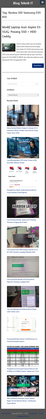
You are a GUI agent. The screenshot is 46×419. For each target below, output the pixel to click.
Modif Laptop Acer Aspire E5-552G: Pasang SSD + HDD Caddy (21, 31)
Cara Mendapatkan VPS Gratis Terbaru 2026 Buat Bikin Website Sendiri (22, 161)
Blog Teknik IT (23, 3)
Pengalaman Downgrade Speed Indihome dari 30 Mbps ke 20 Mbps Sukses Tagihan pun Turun (23, 370)
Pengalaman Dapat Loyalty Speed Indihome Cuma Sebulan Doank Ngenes (21, 191)
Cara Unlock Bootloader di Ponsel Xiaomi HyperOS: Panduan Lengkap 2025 (20, 281)
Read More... (38, 65)
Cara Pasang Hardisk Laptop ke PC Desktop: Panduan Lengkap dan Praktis (21, 221)
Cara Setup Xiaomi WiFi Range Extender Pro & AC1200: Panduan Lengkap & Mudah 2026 (22, 251)
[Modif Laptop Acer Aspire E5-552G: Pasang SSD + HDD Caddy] (8, 47)
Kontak (41, 413)
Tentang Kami (33, 413)
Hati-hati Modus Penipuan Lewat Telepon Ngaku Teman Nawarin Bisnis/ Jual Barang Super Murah (21, 401)
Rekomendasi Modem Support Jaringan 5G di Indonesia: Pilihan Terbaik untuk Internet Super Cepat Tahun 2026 (22, 130)
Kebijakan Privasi (23, 416)
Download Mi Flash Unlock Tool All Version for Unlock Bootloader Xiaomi (22, 340)
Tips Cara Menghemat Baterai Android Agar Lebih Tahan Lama (22, 310)
